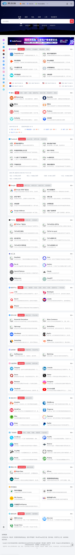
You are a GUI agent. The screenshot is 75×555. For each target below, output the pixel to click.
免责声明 (49, 543)
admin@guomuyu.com (45, 544)
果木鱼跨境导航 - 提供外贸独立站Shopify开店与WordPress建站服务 (26, 543)
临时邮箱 (65, 537)
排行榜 (53, 543)
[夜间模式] (72, 545)
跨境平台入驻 (58, 537)
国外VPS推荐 (30, 537)
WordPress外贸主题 (41, 537)
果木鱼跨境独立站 (66, 543)
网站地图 (44, 543)
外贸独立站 (5, 537)
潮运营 (11, 537)
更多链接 (4, 539)
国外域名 (50, 537)
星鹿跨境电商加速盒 (20, 537)
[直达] (39, 54)
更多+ (71, 49)
